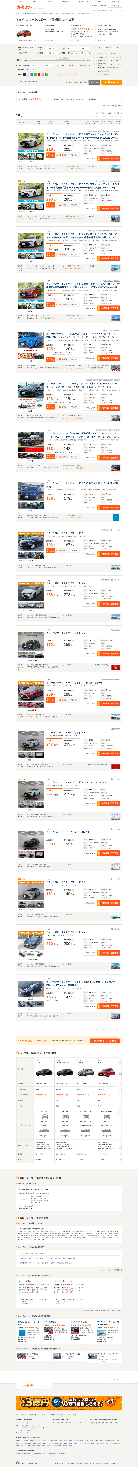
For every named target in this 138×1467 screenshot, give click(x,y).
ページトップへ (115, 1380)
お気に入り (115, 6)
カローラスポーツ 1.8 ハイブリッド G (65, 533)
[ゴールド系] (57, 74)
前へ (111, 116)
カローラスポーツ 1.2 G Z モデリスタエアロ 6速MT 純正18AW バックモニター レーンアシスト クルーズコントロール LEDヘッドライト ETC (82, 385)
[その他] (46, 74)
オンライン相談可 (102, 74)
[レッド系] (39, 74)
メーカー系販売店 (116, 57)
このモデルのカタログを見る (26, 40)
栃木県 (29, 1443)
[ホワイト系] (50, 74)
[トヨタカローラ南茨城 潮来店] (115, 919)
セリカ (27, 1425)
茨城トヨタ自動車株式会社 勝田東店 (37, 665)
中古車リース (62, 1453)
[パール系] (28, 74)
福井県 (91, 1440)
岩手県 (50, 1440)
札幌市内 (18, 1440)
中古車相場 (118, 113)
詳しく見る (50, 40)
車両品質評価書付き (102, 64)
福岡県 (33, 1445)
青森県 (45, 1440)
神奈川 (79, 1423)
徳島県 (118, 1443)
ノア (38, 1423)
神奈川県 (18, 1443)
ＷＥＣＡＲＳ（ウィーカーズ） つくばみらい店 (40, 266)
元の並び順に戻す (23, 122)
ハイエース (33, 1425)
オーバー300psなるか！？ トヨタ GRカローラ (32, 1253)
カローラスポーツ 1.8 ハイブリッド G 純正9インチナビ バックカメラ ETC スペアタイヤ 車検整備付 (81, 983)
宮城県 (55, 1440)
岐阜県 (44, 1443)
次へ (117, 116)
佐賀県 (38, 1445)
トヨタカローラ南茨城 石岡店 (35, 964)
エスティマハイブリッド (22, 1427)
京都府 (70, 1443)
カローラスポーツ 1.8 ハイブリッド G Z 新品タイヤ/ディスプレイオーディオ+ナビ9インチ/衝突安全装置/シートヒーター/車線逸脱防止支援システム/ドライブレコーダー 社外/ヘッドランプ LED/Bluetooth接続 (82, 136)
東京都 (107, 1440)
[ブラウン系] (61, 74)
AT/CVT (108, 48)
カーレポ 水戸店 (32, 1014)
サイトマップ (118, 10)
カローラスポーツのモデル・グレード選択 (52, 1415)
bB (23, 1425)
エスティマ (44, 1423)
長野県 (102, 1440)
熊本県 (43, 1445)
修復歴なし (100, 61)
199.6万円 (38, 1089)
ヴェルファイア (43, 1430)
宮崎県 (59, 1445)
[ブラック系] (24, 74)
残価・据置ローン (85, 65)
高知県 (28, 1445)
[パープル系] (75, 74)
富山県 (81, 1440)
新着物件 (100, 54)
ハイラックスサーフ (26, 1430)
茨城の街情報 (73, 1415)
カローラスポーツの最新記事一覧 (112, 1270)
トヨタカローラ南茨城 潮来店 (35, 914)
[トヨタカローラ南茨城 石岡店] (115, 969)
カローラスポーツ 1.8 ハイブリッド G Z (66, 583)
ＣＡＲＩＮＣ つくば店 (33, 465)
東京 (74, 1423)
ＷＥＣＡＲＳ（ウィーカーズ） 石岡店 (38, 316)
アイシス (18, 1432)
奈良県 (81, 1443)
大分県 (48, 1445)
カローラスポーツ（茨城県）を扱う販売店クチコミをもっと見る (103, 1310)
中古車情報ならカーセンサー (23, 1453)
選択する (51, 48)
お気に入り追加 (90, 158)
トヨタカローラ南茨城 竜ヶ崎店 (36, 565)
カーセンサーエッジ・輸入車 (39, 1453)
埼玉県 (112, 1440)
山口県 (113, 1443)
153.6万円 (101, 1089)
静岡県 (55, 1443)
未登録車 (113, 54)
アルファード (32, 1423)
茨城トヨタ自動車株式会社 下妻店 (37, 814)
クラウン (18, 1423)
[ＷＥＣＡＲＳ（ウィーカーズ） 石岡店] (115, 321)
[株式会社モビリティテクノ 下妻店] (115, 520)
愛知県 (39, 1443)
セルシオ (18, 1425)
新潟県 (76, 1440)
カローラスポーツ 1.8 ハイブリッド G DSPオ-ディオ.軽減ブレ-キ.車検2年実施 (82, 485)
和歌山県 (87, 1443)
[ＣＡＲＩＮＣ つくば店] (115, 470)
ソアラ (17, 1430)
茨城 (54, 1423)
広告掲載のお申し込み (116, 1463)
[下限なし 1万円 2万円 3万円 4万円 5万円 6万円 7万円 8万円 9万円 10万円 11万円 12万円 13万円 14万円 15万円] (35, 65)
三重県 (50, 1443)
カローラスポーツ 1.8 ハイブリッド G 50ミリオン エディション (77, 782)
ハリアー (35, 1430)
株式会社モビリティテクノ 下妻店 (37, 515)
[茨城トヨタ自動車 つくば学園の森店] (115, 769)
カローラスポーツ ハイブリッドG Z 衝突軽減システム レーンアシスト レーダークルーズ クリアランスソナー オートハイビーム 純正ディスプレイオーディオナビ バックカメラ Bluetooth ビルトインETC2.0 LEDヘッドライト (83, 435)
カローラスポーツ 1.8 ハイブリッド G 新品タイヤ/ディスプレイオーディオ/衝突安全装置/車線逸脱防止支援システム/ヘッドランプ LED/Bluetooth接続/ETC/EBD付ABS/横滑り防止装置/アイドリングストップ (83, 286)
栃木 (58, 1423)
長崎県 (54, 1445)
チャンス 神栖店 (31, 366)
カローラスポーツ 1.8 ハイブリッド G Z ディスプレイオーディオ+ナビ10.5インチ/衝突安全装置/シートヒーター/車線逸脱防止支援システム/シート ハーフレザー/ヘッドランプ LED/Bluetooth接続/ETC (82, 186)
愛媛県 (23, 1445)
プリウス (24, 1423)
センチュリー (39, 1427)
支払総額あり (101, 57)
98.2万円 (79, 1089)
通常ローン (72, 65)
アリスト (24, 1432)
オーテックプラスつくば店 (34, 415)
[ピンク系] (72, 74)
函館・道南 (25, 1440)
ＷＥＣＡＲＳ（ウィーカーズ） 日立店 (38, 166)
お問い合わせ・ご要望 (103, 1463)
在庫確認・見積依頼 (108, 158)
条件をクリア (94, 82)
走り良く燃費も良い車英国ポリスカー (33, 1189)
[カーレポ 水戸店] (115, 1019)
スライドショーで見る (104, 113)
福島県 (70, 1440)
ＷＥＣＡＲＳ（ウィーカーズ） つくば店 (38, 216)
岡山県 (102, 1443)
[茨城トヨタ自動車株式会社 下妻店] (115, 819)
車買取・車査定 (52, 1453)
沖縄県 (70, 1445)
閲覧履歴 (103, 5)
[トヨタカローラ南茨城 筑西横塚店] (115, 620)
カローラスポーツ (28, 47)
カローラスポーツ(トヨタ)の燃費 (112, 106)
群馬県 (34, 1443)
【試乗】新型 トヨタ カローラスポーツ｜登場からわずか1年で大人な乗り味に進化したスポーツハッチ (49, 1263)
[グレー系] (54, 74)
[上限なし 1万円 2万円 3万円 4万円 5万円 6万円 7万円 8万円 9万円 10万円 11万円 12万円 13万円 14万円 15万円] (48, 65)
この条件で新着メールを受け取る (77, 82)
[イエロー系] (65, 74)
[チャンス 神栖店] (115, 371)
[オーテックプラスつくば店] (115, 420)
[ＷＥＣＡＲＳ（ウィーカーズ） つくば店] (115, 221)
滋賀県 (75, 1443)
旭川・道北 (38, 1440)
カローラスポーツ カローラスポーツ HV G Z (68, 832)
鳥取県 (92, 1443)
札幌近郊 (32, 1440)
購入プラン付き (115, 64)
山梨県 (96, 1440)
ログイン (94, 5)
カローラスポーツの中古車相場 (27, 1415)
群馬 (62, 1423)
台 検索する (113, 82)
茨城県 (25, 52)
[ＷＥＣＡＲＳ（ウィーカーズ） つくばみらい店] (115, 271)
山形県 (65, 1440)
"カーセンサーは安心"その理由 (80, 1463)
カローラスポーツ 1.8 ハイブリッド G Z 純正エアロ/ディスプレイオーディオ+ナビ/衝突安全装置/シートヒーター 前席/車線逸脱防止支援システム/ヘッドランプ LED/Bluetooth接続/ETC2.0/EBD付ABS (83, 236)
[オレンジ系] (68, 74)
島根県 (97, 1443)
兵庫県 (65, 1443)
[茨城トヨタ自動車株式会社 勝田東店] (115, 670)
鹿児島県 (65, 1445)
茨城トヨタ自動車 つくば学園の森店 (37, 764)
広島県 (108, 1443)
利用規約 (69, 1463)
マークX (40, 1425)
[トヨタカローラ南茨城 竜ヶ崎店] (115, 570)
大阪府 (60, 1443)
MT (117, 48)
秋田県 (60, 1440)
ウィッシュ (31, 1432)
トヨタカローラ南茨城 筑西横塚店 (37, 615)
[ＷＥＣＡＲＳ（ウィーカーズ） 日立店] (115, 171)
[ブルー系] (32, 74)
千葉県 (117, 1440)
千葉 (70, 1423)
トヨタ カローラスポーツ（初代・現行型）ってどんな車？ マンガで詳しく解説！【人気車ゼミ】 (47, 1258)
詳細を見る (74, 155)
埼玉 (66, 1423)
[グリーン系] (35, 74)
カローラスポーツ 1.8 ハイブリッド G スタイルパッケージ (75, 682)
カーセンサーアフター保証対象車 (107, 67)
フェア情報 (91, 166)
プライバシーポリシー (60, 1463)
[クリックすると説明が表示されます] (21, 60)
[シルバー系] (43, 74)
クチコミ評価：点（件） (72, 166)
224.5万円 (59, 1089)
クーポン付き (114, 61)
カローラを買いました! (28, 1281)
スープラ (32, 1427)
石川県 (86, 1440)
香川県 (17, 1445)
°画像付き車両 (102, 71)
